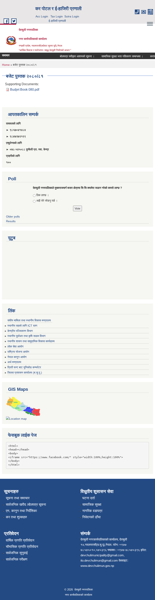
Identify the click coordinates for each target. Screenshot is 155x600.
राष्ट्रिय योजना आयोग (18, 351)
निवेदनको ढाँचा (91, 517)
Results (11, 221)
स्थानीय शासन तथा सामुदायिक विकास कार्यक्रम (30, 341)
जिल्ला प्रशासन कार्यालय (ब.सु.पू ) (24, 372)
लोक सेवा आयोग (15, 346)
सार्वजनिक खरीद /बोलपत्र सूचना (26, 505)
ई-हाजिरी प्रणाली (57, 20)
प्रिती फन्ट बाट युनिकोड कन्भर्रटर (24, 367)
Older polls (13, 216)
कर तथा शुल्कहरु (16, 517)
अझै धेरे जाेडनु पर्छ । (47, 200)
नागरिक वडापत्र (92, 511)
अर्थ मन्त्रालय (14, 362)
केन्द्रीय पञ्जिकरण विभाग (20, 330)
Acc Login (42, 16)
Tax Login (56, 16)
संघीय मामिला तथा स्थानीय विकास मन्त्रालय (29, 320)
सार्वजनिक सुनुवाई (17, 553)
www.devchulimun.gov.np (97, 565)
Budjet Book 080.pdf (24, 89)
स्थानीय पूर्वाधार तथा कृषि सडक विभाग (26, 336)
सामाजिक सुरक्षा (91, 505)
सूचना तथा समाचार (17, 498)
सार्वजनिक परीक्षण (16, 559)
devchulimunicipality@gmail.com (102, 555)
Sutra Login (71, 16)
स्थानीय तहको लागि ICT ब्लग (22, 325)
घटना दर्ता (88, 498)
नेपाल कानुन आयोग (16, 357)
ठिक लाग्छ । (42, 195)
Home (6, 64)
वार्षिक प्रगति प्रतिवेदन (20, 540)
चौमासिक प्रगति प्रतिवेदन (22, 547)
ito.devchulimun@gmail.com (99, 560)
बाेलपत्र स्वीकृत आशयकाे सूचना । (74, 56)
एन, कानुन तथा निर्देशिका (21, 511)
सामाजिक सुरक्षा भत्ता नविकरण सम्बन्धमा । (119, 56)
